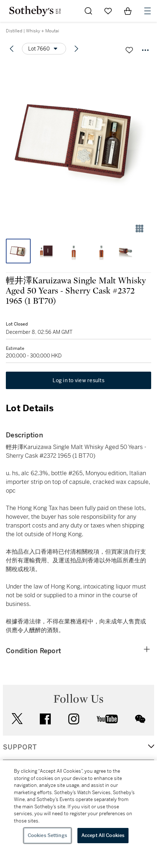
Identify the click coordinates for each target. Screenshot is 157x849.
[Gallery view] (139, 228)
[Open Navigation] (147, 10)
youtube (107, 719)
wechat (140, 719)
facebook (45, 718)
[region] (78, 804)
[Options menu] (145, 50)
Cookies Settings (47, 835)
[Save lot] (129, 50)
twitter (17, 718)
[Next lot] (76, 48)
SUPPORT (20, 747)
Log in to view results (78, 380)
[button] (78, 139)
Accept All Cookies (103, 835)
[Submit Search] (88, 11)
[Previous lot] (11, 48)
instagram (73, 718)
